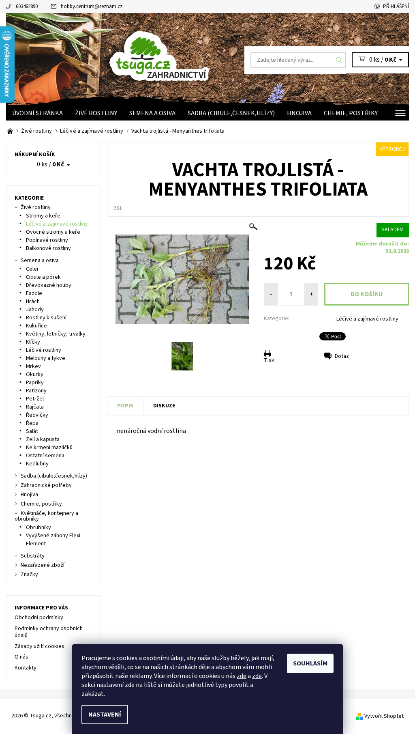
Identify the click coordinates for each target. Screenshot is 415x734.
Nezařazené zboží (42, 565)
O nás (21, 657)
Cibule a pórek (43, 277)
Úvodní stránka (37, 113)
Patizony (36, 391)
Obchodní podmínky (39, 617)
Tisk (269, 360)
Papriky (35, 383)
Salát (32, 431)
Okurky (34, 374)
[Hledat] (339, 60)
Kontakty (25, 668)
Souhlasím (310, 663)
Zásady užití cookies (39, 646)
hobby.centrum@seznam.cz (91, 6)
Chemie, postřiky (351, 113)
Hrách (33, 301)
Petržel (35, 399)
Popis (125, 406)
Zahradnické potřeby (46, 485)
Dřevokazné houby (48, 285)
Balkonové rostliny (48, 248)
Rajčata (35, 407)
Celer (32, 269)
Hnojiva (299, 113)
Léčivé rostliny (43, 350)
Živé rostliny (96, 113)
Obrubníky (38, 527)
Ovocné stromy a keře (53, 232)
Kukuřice (36, 326)
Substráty (33, 556)
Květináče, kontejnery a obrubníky (46, 516)
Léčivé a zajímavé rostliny (367, 319)
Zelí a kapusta (43, 439)
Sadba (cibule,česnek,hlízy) (231, 113)
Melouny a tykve (45, 358)
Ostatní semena (45, 456)
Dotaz (342, 356)
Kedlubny (37, 464)
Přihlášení (396, 6)
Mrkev (33, 366)
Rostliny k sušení (46, 318)
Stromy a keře (43, 216)
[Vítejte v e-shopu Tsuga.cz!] (10, 131)
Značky (29, 574)
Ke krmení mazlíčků (49, 447)
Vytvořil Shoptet (384, 716)
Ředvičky (37, 415)
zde (241, 676)
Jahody (35, 310)
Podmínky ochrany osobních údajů (49, 632)
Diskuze (164, 406)
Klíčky (33, 342)
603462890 (27, 6)
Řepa (32, 423)
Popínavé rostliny (47, 240)
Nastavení (104, 714)
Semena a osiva (152, 113)
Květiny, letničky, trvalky (56, 334)
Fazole (34, 293)
